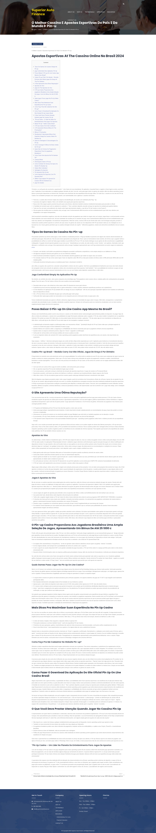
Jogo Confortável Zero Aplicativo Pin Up (46, 71)
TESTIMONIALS (89, 12)
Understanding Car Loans (64, 817)
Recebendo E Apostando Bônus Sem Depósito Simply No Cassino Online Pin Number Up (46, 136)
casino (45, 47)
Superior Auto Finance (43, 12)
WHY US (79, 12)
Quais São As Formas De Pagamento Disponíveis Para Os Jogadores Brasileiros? (45, 151)
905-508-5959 (37, 806)
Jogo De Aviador (39, 183)
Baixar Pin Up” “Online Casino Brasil (45, 123)
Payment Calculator (62, 820)
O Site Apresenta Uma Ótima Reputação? (46, 83)
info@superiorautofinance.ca (41, 809)
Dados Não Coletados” (41, 168)
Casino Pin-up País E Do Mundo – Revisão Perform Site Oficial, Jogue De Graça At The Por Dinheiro (46, 79)
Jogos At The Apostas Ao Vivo (43, 88)
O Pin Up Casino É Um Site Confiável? (45, 126)
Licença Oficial (39, 159)
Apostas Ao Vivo (39, 85)
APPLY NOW (101, 12)
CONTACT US (72, 20)
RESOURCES (111, 12)
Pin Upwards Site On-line (42, 172)
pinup (33, 247)
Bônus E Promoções (40, 132)
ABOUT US (71, 12)
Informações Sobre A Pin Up (43, 161)
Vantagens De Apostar (41, 170)
